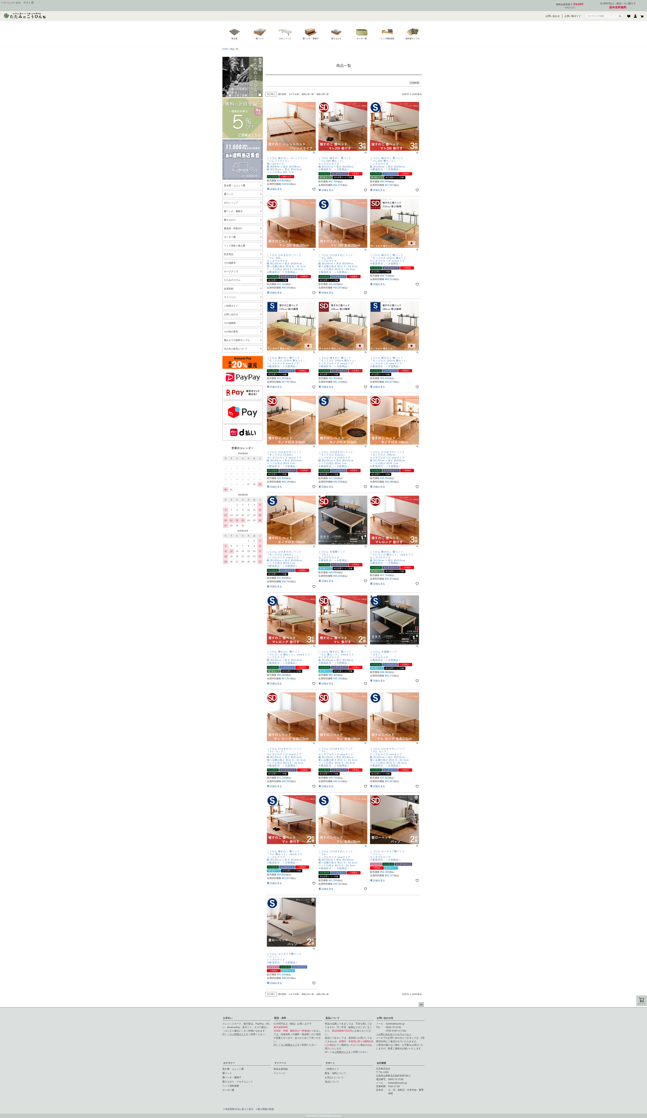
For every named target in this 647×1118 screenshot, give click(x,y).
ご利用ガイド (231, 305)
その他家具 (230, 262)
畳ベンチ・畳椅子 (233, 211)
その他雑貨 (230, 323)
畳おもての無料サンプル (237, 340)
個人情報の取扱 (265, 1109)
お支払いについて (334, 1077)
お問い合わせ (553, 16)
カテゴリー (229, 1063)
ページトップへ (421, 1004)
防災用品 (228, 254)
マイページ (230, 297)
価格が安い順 (308, 94)
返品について (333, 1018)
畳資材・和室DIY (233, 228)
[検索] (620, 16)
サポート (330, 1063)
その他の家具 (231, 331)
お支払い (228, 1018)
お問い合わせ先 (385, 1018)
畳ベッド (228, 194)
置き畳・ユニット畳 (234, 185)
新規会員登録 (281, 1069)
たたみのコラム (232, 280)
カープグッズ (231, 271)
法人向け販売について (236, 348)
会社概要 (381, 1063)
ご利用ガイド (239, 1034)
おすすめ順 (294, 94)
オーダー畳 (230, 237)
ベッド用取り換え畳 (234, 245)
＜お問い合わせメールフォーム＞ (393, 1034)
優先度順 (282, 94)
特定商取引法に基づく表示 (239, 1109)
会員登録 (228, 288)
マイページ (280, 1063)
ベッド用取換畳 (230, 1085)
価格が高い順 (322, 94)
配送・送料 (280, 1018)
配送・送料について (335, 1073)
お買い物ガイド (572, 16)
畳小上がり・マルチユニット (237, 1081)
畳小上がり (230, 220)
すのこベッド (231, 202)
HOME (225, 49)
